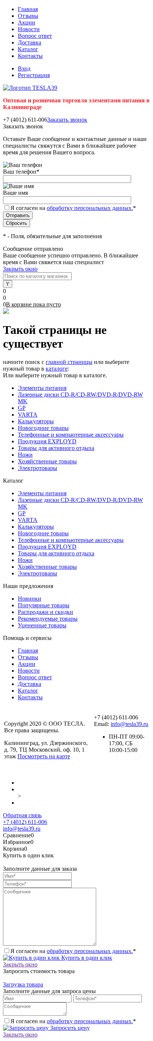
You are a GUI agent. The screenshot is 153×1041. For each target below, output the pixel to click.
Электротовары (37, 468)
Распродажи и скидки (45, 612)
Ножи (25, 454)
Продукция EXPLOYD (47, 441)
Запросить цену (69, 1028)
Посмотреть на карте (43, 756)
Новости (29, 29)
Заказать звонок (67, 119)
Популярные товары (43, 605)
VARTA (28, 414)
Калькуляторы (36, 421)
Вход (24, 68)
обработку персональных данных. (90, 208)
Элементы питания (42, 388)
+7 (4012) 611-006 (25, 822)
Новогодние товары (43, 428)
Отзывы (28, 16)
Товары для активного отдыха (56, 448)
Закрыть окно (20, 269)
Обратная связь (22, 815)
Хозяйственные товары (47, 461)
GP (22, 408)
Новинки (29, 598)
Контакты (30, 56)
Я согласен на (73, 208)
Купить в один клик (86, 958)
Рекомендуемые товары (48, 618)
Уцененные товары (42, 625)
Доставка (29, 42)
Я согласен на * (73, 951)
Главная (28, 9)
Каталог (28, 49)
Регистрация (34, 75)
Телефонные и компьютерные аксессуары (71, 434)
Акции (26, 22)
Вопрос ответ (35, 36)
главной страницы (69, 362)
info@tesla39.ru (129, 724)
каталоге (57, 368)
